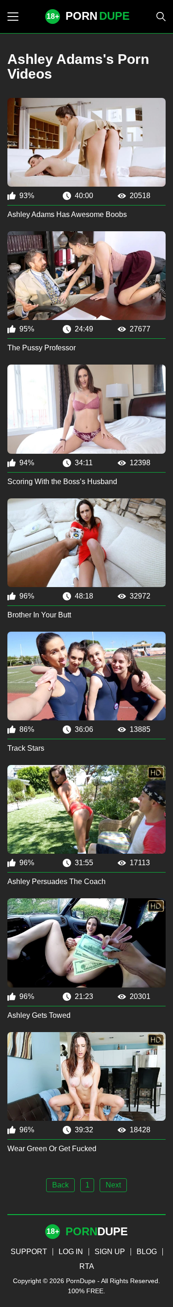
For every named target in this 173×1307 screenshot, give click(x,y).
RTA (86, 1266)
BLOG (147, 1252)
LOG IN (71, 1252)
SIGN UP (110, 1252)
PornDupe (80, 1280)
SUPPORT (29, 1252)
